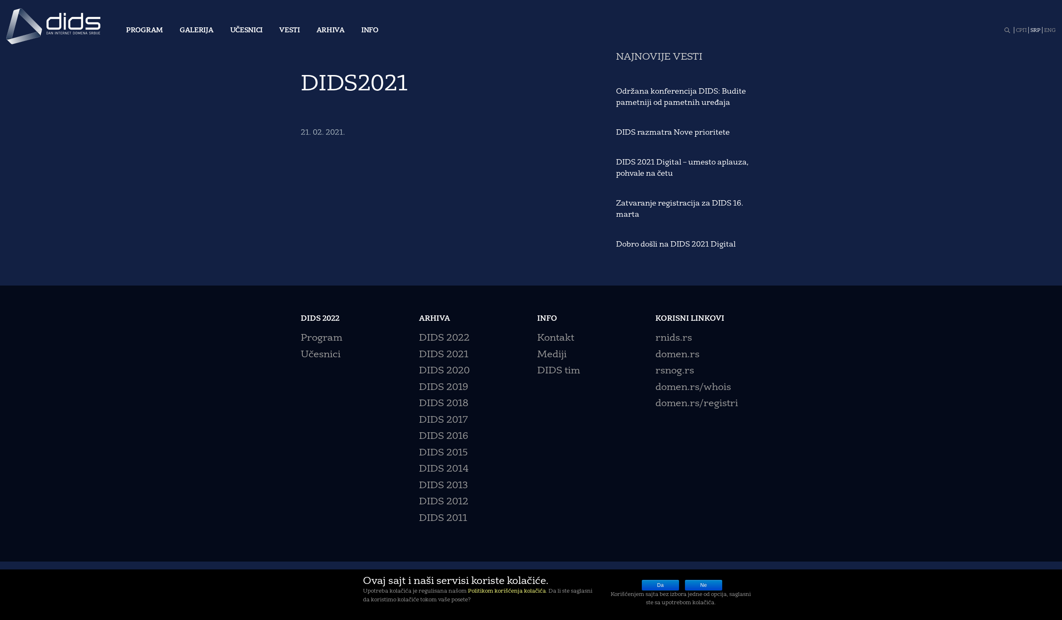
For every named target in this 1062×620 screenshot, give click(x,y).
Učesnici (246, 30)
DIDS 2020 (444, 371)
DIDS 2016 (443, 436)
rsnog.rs (674, 371)
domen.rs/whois (693, 387)
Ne (703, 585)
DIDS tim (558, 371)
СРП (1021, 30)
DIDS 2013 (443, 486)
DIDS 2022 (444, 338)
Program (144, 30)
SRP (1035, 30)
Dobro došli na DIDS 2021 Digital (676, 244)
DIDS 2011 (443, 518)
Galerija (197, 30)
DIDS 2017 (443, 420)
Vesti (289, 30)
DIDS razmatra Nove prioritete (673, 132)
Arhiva (331, 30)
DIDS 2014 (444, 469)
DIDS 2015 (443, 453)
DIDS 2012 (443, 502)
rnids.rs (673, 338)
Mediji (552, 355)
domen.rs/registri (696, 404)
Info (369, 30)
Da (660, 585)
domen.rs (677, 355)
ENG (1050, 30)
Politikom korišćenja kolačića (507, 591)
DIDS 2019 (443, 387)
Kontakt (555, 338)
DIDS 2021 (443, 355)
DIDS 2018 (443, 404)
